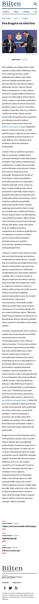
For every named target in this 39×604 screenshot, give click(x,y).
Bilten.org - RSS (16, 588)
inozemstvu (15, 127)
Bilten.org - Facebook (5, 588)
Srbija (17, 18)
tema (4, 545)
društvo (6, 12)
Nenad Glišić (6, 548)
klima (16, 12)
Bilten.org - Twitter (10, 588)
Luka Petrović (7, 523)
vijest (25, 18)
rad (35, 12)
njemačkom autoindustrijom (14, 400)
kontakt (5, 582)
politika (26, 12)
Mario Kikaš (16, 59)
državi (6, 127)
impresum (16, 582)
